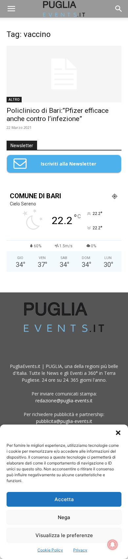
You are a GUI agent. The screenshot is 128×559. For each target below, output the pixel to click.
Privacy (80, 550)
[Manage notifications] (112, 544)
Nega (64, 517)
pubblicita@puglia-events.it (64, 421)
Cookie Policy (50, 550)
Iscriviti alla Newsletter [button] (68, 164)
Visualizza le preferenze (64, 535)
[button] (118, 432)
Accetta (64, 499)
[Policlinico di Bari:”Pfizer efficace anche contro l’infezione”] (64, 74)
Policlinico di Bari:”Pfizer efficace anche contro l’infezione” (58, 115)
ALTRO (14, 99)
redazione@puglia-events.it (64, 400)
